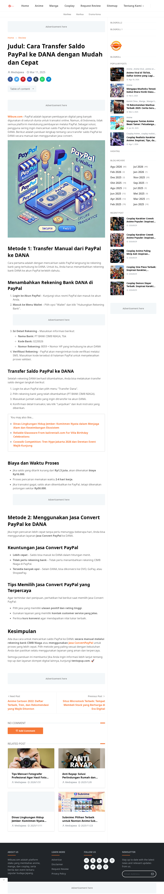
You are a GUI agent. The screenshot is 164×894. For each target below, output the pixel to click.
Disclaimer (57, 864)
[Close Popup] (4, 880)
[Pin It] (23, 79)
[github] (105, 867)
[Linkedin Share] (29, 79)
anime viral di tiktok (154, 69)
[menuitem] (25, 6)
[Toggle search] (155, 6)
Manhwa (67, 14)
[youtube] (112, 860)
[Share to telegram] (48, 79)
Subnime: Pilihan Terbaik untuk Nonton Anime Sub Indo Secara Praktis (78, 821)
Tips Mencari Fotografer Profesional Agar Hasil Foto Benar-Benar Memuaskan (29, 777)
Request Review (60, 868)
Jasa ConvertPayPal (81, 643)
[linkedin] (99, 860)
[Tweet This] (16, 79)
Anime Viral (139, 69)
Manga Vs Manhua (155, 101)
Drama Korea (95, 14)
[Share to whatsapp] (42, 79)
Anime (130, 69)
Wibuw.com (15, 116)
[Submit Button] (152, 874)
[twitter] (92, 867)
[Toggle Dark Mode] (152, 5)
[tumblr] (92, 860)
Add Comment (27, 730)
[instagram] (148, 6)
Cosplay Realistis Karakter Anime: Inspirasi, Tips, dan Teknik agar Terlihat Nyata (141, 140)
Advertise (57, 859)
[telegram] (86, 860)
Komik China (132, 101)
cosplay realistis (148, 133)
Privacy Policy (59, 873)
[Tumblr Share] (35, 79)
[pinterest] (105, 860)
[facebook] (146, 6)
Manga (142, 101)
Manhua (80, 14)
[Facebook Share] (10, 79)
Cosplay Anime (133, 133)
